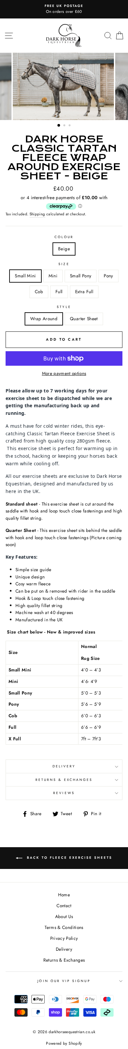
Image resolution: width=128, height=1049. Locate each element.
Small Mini (25, 275)
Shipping (37, 214)
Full (58, 291)
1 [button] (59, 125)
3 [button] (70, 126)
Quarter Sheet (83, 318)
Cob (39, 291)
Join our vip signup (63, 980)
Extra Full (84, 291)
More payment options (64, 373)
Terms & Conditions (64, 927)
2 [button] (65, 126)
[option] (64, 9)
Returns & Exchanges (64, 779)
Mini (53, 275)
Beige (64, 248)
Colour (64, 236)
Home (64, 894)
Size (63, 264)
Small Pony (80, 275)
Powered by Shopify (64, 1043)
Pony (108, 275)
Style (64, 306)
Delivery (64, 766)
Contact (63, 905)
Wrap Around (43, 318)
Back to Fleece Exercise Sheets (68, 857)
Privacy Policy (64, 938)
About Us (64, 916)
